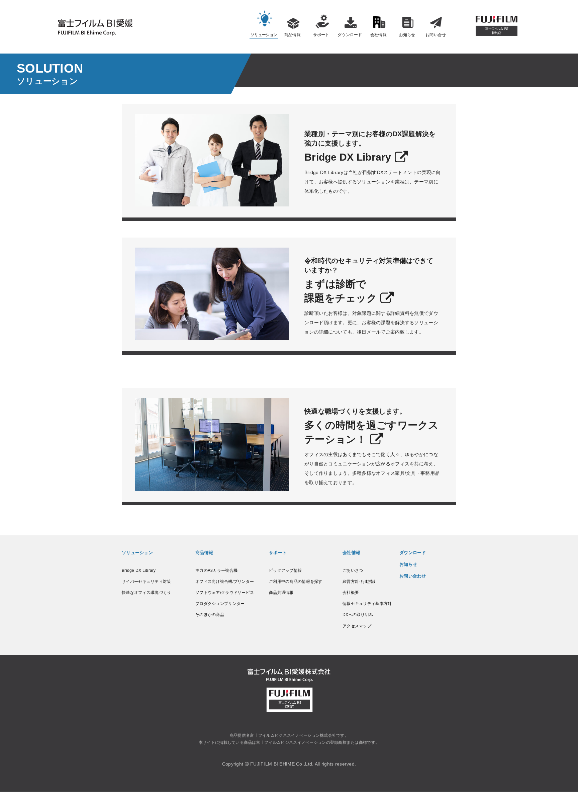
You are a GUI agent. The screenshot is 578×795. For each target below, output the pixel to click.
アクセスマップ (357, 626)
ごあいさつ (353, 570)
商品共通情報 (281, 592)
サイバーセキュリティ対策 (146, 581)
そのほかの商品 (209, 614)
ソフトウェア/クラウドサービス (224, 592)
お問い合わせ (412, 576)
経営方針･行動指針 (360, 581)
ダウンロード (350, 34)
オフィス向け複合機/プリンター (224, 581)
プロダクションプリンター (220, 603)
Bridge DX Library (139, 570)
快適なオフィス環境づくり (146, 592)
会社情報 (378, 34)
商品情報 (292, 34)
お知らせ (407, 34)
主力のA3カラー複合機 (216, 570)
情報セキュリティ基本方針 (367, 603)
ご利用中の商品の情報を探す (295, 581)
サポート (321, 34)
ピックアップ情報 (285, 570)
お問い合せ (435, 34)
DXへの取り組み (358, 614)
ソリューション (264, 34)
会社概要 (351, 592)
